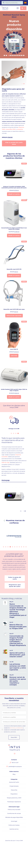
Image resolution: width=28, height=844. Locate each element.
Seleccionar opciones (14, 315)
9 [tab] (19, 55)
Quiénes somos (14, 829)
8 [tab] (18, 55)
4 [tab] (10, 55)
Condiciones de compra (14, 813)
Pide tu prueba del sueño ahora (14, 143)
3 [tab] (8, 55)
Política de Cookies (14, 825)
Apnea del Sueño (14, 782)
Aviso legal (14, 821)
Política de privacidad (14, 809)
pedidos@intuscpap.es (15, 766)
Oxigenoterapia (14, 786)
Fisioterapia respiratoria (14, 801)
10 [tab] (21, 55)
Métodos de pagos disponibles (14, 817)
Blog (14, 774)
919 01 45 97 (15, 762)
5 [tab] (12, 55)
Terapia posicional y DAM (14, 798)
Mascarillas (14, 790)
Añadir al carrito (14, 194)
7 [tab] (16, 55)
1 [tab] (4, 55)
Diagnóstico (14, 794)
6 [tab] (14, 55)
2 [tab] (6, 55)
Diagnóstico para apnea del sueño (15, 585)
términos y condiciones (16, 728)
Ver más (14, 40)
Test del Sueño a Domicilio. (14, 571)
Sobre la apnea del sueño (14, 578)
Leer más (14, 355)
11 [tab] (23, 55)
